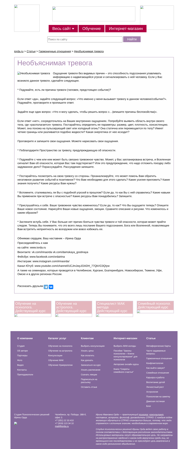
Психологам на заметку (158, 396)
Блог (148, 406)
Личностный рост (155, 387)
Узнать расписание (90, 370)
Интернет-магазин (126, 28)
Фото (19, 360)
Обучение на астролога (60, 350)
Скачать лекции (89, 374)
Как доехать (87, 360)
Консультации (55, 355)
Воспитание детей (155, 382)
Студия (21, 346)
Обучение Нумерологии (60, 365)
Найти (132, 39)
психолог (143, 414)
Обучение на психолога (60, 346)
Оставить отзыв (89, 387)
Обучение (91, 28)
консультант (156, 414)
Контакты (22, 370)
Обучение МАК (56, 360)
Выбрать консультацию (93, 346)
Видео (20, 365)
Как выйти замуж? (155, 368)
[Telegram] (46, 287)
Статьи (31, 51)
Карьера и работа (155, 377)
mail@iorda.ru (62, 426)
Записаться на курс (91, 365)
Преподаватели (25, 374)
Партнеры (22, 355)
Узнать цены (87, 350)
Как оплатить (87, 355)
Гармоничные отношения (55, 51)
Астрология (152, 392)
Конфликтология (154, 363)
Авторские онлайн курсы (126, 364)
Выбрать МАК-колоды (125, 346)
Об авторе (22, 350)
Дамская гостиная (155, 401)
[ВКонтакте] (51, 287)
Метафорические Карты (158, 346)
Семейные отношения (157, 372)
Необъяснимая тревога (89, 51)
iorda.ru (19, 51)
